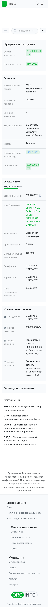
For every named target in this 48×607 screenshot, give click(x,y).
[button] (40, 4)
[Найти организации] (24, 595)
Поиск (12, 4)
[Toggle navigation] (4, 4)
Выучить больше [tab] (13, 186)
